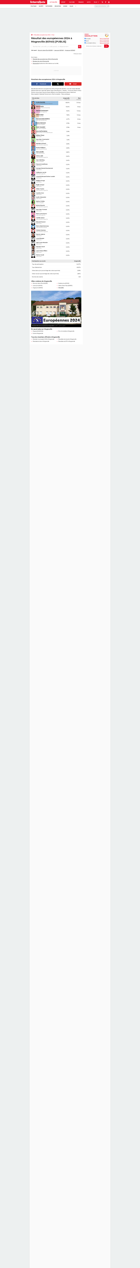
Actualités (53, 2)
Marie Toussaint (40, 127)
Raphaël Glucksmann (42, 110)
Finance (81, 2)
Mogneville (36, 63)
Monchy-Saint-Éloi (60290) (45, 50)
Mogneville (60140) (38, 331)
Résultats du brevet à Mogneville (67, 339)
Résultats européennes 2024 (42, 35)
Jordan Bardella (40, 102)
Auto (88, 2)
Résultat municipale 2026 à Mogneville (43, 339)
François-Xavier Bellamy (43, 118)
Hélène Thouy (40, 135)
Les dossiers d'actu (91, 43)
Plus (95, 2)
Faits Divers (49, 6)
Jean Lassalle (40, 151)
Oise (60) (61, 287)
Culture (72, 2)
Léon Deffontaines (41, 131)
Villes (71, 6)
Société (41, 6)
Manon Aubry (40, 106)
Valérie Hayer (40, 114)
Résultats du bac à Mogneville (41, 341)
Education (58, 6)
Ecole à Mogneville (38, 333)
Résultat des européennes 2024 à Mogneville (45, 59)
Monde (65, 6)
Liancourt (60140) (59, 50)
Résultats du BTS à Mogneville (66, 341)
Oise (53, 35)
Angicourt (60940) (70, 50)
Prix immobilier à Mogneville (66, 331)
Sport (63, 2)
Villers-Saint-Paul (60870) (65, 285)
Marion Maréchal (41, 123)
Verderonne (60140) (63, 283)
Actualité (88, 38)
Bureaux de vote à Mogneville (41, 61)
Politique (33, 6)
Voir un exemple (104, 38)
